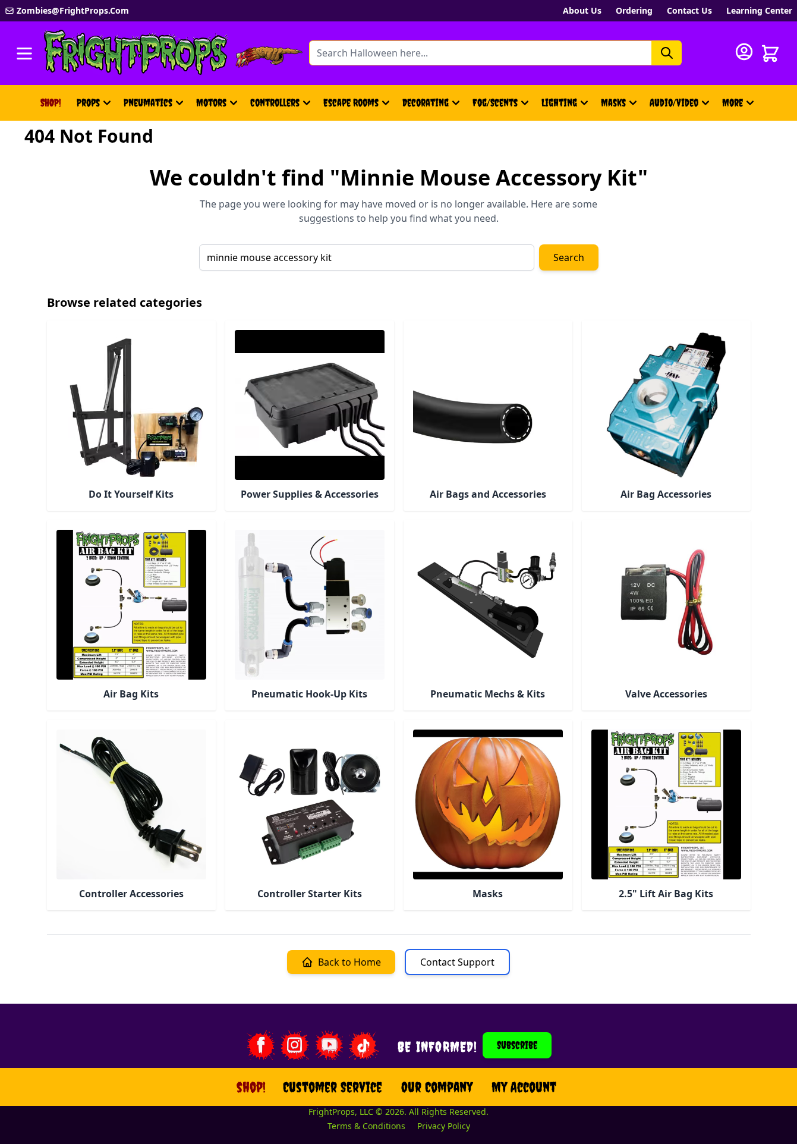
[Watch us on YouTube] (329, 1045)
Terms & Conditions (366, 1126)
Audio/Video (674, 102)
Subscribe (517, 1045)
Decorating (425, 102)
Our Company (436, 1087)
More (739, 106)
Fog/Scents (495, 102)
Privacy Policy (443, 1126)
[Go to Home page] (136, 53)
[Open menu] (24, 53)
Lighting (559, 102)
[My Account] (744, 51)
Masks (613, 102)
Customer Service (332, 1087)
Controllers (275, 102)
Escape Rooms (351, 102)
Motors (211, 102)
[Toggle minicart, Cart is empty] (770, 53)
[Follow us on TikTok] (364, 1045)
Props (88, 102)
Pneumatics (148, 102)
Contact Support (457, 962)
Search (568, 257)
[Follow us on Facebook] (260, 1045)
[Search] (667, 52)
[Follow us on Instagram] (295, 1045)
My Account (524, 1087)
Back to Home (349, 962)
